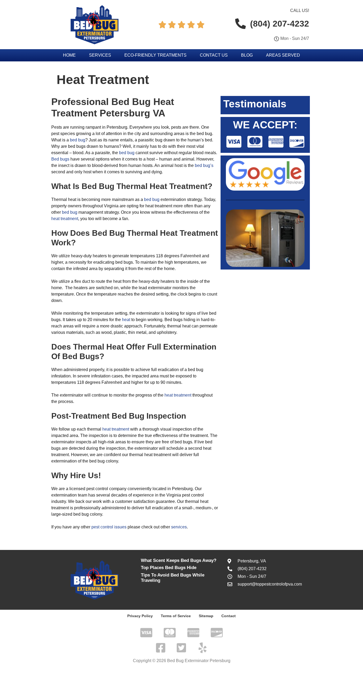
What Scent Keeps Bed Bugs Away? (178, 560)
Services (100, 55)
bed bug (77, 140)
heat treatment (64, 218)
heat (126, 319)
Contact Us (214, 55)
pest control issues (108, 527)
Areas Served (283, 55)
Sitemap (206, 616)
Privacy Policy (140, 616)
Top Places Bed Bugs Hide (168, 567)
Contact (228, 616)
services (179, 527)
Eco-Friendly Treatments (155, 55)
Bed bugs (60, 159)
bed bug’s (204, 165)
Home (69, 55)
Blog (247, 55)
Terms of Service (176, 616)
